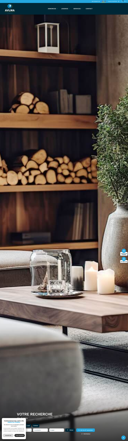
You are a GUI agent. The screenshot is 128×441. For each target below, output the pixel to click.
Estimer (35, 425)
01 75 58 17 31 (96, 1)
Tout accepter (20, 435)
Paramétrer (8, 435)
